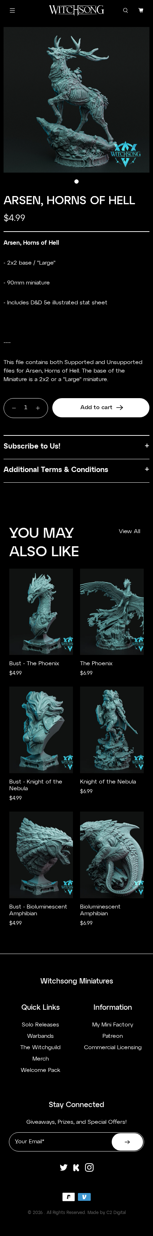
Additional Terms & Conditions (56, 469)
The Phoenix (96, 664)
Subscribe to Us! (32, 446)
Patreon (112, 1036)
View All (129, 532)
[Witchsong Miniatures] (76, 11)
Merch (40, 1059)
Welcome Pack (40, 1070)
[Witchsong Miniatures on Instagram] (89, 1171)
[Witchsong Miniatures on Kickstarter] (76, 1171)
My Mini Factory (112, 1025)
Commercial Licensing (113, 1048)
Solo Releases (40, 1025)
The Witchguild (40, 1048)
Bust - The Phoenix (34, 664)
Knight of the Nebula (108, 782)
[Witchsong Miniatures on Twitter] (63, 1171)
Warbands (40, 1036)
